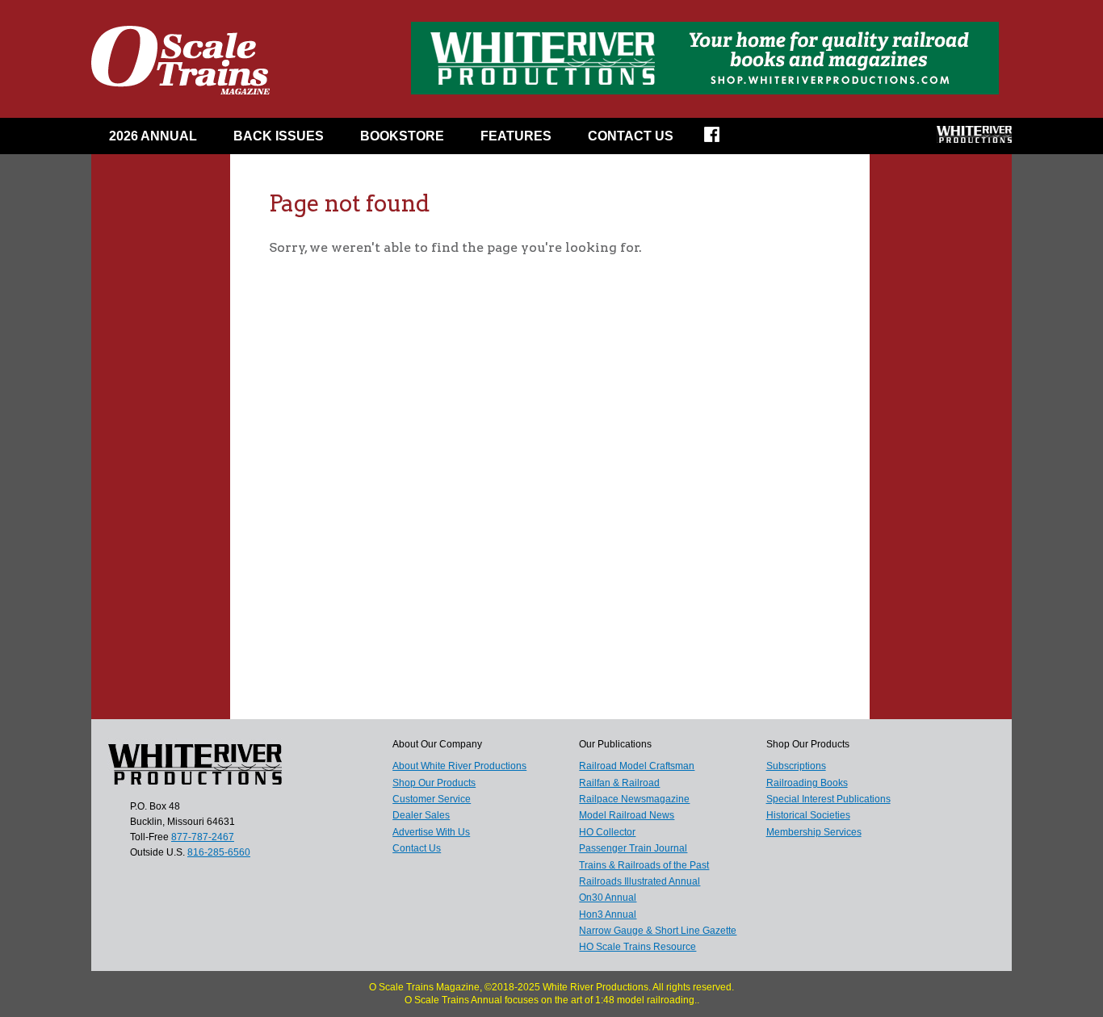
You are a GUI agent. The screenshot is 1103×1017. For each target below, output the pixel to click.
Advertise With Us (431, 832)
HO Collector (607, 832)
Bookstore (402, 136)
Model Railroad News (626, 815)
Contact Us (630, 136)
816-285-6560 (218, 852)
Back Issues (278, 136)
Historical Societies (808, 815)
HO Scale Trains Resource (637, 946)
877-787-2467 (202, 837)
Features (516, 136)
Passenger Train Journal (633, 848)
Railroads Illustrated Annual (639, 881)
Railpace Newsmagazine (634, 799)
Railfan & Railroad (619, 783)
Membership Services (814, 832)
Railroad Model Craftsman (636, 766)
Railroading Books (807, 783)
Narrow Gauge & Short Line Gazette (657, 930)
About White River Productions (459, 766)
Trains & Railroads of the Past (644, 865)
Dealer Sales (421, 815)
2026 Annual (153, 136)
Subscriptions (796, 766)
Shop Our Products (434, 783)
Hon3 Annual (607, 914)
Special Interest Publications (828, 799)
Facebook (722, 140)
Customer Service (431, 799)
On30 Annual (607, 897)
